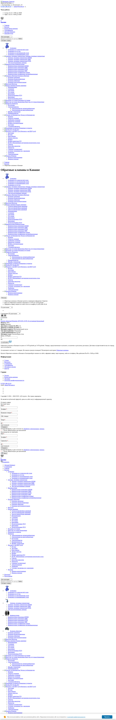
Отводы (10, 144)
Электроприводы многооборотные (22, 110)
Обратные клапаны (62, 350)
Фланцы (10, 116)
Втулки (10, 134)
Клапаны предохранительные (17, 82)
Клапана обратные (13, 499)
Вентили (10, 507)
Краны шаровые (13, 509)
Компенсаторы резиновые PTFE (18, 69)
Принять (107, 717)
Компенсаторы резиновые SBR (17, 71)
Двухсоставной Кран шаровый (17, 208)
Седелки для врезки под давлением (19, 151)
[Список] (5, 316)
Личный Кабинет (9, 32)
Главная (6, 25)
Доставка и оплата (10, 367)
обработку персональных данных (34, 429)
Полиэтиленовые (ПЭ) (15, 95)
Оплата (6, 375)
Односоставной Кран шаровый (17, 206)
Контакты (7, 362)
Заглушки (11, 125)
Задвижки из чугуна (14, 51)
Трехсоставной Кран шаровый (17, 209)
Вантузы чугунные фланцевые (17, 530)
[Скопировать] (13, 3)
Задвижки (11, 471)
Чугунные (11, 92)
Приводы (11, 533)
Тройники (11, 152)
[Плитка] (2, 316)
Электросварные (13, 154)
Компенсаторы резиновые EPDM (18, 66)
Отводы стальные (13, 118)
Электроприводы (13, 107)
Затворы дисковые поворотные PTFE (19, 61)
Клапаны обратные (14, 80)
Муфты (10, 139)
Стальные (11, 89)
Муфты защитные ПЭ (14, 141)
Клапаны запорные (14, 77)
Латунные (11, 90)
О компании (8, 363)
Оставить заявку (6, 40)
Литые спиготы (13, 138)
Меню (5, 453)
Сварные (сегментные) (15, 149)
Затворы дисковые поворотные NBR (19, 59)
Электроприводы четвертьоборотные (23, 108)
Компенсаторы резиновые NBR (18, 67)
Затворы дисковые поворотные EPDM (20, 58)
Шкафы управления (14, 111)
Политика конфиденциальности (14, 380)
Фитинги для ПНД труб (15, 545)
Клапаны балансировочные (16, 79)
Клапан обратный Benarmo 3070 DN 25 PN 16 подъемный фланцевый (22, 321)
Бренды (6, 368)
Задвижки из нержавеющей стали (18, 54)
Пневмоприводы (13, 113)
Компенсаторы (12, 488)
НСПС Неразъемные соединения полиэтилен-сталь (24, 143)
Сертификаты (8, 30)
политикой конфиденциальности (76, 717)
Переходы (11, 147)
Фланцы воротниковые (15, 157)
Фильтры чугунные (14, 529)
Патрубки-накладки (14, 146)
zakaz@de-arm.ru (19, 6)
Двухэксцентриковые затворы (17, 62)
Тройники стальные (14, 120)
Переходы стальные (14, 121)
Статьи (6, 360)
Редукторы (11, 105)
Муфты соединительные (15, 123)
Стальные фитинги (14, 126)
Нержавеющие (12, 87)
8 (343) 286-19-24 (6, 383)
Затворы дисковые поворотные (17, 480)
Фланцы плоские (13, 159)
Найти (20, 38)
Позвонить (6, 462)
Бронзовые (11, 93)
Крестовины (12, 136)
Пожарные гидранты (14, 532)
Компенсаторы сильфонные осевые (19, 72)
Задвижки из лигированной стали (18, 53)
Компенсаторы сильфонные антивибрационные (23, 74)
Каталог (6, 27)
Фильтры (3, 297)
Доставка (7, 379)
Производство (8, 33)
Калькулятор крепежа (11, 28)
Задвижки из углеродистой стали (18, 49)
